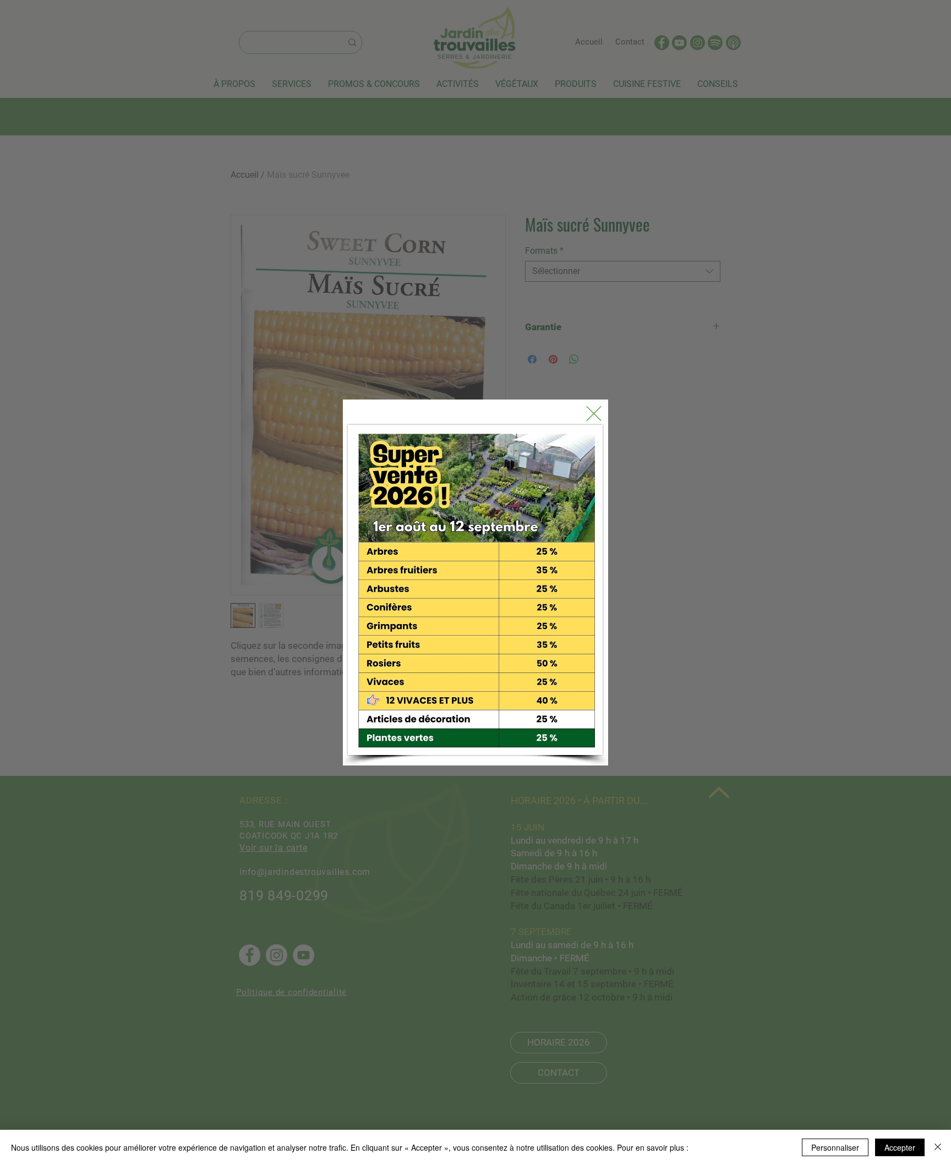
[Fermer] (937, 1147)
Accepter (899, 1147)
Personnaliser (835, 1147)
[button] (594, 413)
